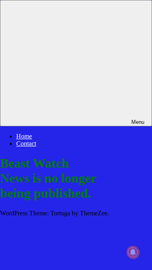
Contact (26, 143)
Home (24, 136)
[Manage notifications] (132, 252)
